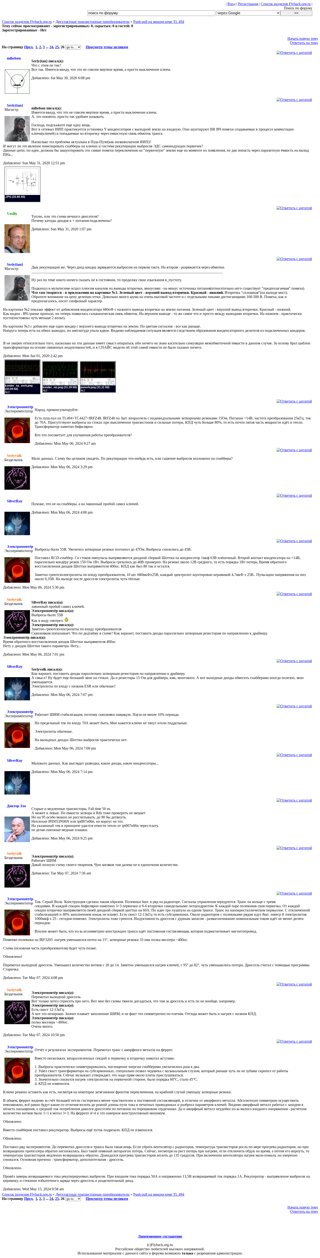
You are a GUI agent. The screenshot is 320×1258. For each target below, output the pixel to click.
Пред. (28, 47)
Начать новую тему (302, 39)
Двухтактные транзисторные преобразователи (93, 22)
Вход (231, 4)
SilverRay (14, 501)
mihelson (14, 58)
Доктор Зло (16, 806)
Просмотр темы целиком (107, 47)
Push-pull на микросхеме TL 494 (158, 22)
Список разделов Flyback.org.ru (286, 4)
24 (51, 47)
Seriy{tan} (15, 105)
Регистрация (248, 4)
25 (57, 47)
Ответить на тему (304, 43)
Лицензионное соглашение (160, 1236)
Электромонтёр (20, 407)
